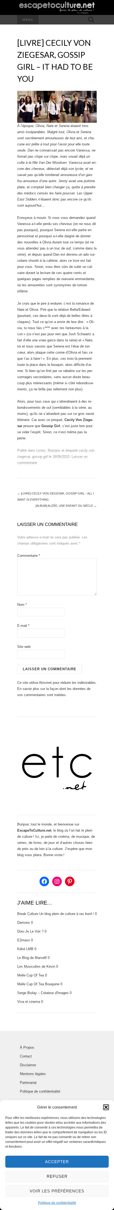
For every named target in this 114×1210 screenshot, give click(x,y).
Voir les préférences (57, 1191)
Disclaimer (28, 1065)
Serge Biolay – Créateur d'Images (43, 993)
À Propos (27, 1047)
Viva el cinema (28, 1002)
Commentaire (28, 556)
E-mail (23, 626)
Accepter (57, 1161)
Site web (23, 647)
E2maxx (23, 940)
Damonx (23, 923)
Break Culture (27, 914)
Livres (41, 450)
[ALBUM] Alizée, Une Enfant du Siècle (66, 505)
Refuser (57, 1176)
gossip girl (40, 457)
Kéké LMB (25, 949)
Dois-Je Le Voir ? (30, 931)
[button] (106, 1107)
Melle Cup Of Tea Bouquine (38, 984)
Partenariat (28, 1083)
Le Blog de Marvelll (32, 958)
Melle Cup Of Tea (30, 975)
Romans (54, 450)
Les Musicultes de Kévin (36, 966)
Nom (22, 605)
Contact (26, 1056)
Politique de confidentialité (57, 1203)
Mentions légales (33, 1074)
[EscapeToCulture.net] (57, 7)
